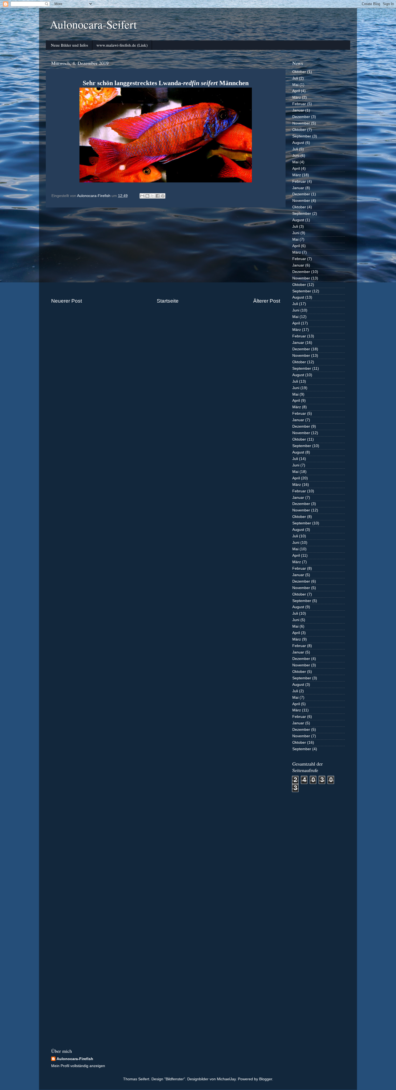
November (301, 123)
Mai (295, 85)
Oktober (299, 72)
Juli (295, 78)
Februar (299, 104)
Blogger (265, 1079)
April (296, 91)
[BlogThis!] (147, 196)
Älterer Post (266, 301)
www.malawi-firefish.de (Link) (122, 45)
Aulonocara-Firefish (75, 1059)
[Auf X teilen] (152, 196)
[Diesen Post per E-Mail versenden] (142, 196)
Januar (298, 110)
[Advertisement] (165, 252)
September (301, 136)
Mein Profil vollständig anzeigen (78, 1066)
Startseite (168, 301)
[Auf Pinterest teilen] (162, 196)
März (296, 97)
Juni (295, 156)
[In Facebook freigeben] (157, 196)
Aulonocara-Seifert (93, 24)
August (298, 143)
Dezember (301, 117)
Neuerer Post (66, 301)
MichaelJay (226, 1079)
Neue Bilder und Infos (69, 45)
